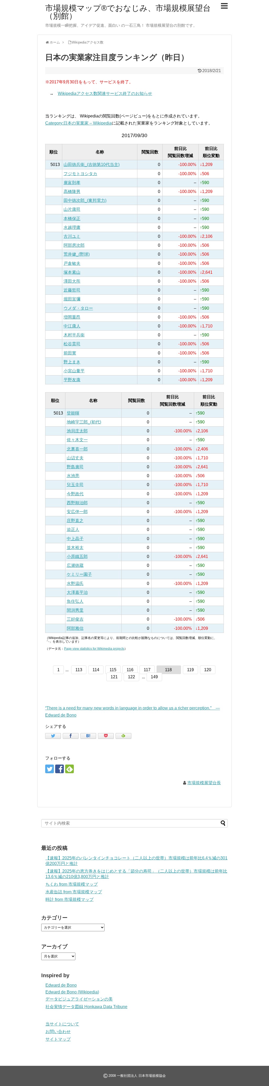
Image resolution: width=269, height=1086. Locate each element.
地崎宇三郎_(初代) (84, 422)
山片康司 (72, 209)
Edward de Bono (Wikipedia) (72, 992)
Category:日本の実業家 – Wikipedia (78, 123)
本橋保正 (72, 218)
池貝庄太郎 (77, 431)
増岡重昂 (72, 317)
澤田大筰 (72, 281)
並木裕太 (75, 547)
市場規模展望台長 (204, 783)
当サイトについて (62, 1024)
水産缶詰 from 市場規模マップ (73, 892)
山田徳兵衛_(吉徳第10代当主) (92, 164)
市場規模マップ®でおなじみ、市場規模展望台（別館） (128, 12)
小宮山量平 (74, 371)
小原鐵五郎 (77, 556)
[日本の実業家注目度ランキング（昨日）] (88, 736)
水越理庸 (72, 227)
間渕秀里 (75, 610)
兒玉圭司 (75, 484)
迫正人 (73, 529)
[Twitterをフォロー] (49, 769)
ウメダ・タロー (78, 308)
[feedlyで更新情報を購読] (69, 769)
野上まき (72, 362)
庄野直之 (75, 520)
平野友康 (72, 380)
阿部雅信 (75, 628)
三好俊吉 (75, 619)
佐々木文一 (77, 440)
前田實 (70, 353)
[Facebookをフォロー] (59, 769)
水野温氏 (75, 583)
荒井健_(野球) (77, 254)
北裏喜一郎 (77, 449)
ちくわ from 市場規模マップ (71, 884)
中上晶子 (75, 538)
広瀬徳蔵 (75, 565)
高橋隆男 (72, 191)
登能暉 (73, 413)
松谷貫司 (72, 344)
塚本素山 (72, 272)
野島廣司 (75, 467)
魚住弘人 (75, 601)
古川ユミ (72, 236)
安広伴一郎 (77, 511)
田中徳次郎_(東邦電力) (85, 200)
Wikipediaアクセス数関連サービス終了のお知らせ (105, 93)
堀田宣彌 (72, 299)
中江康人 (72, 326)
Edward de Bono (61, 985)
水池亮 (73, 476)
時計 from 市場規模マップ (69, 899)
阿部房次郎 (74, 245)
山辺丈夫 (75, 458)
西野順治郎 (77, 503)
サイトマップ (58, 1039)
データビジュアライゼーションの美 (79, 999)
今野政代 (75, 494)
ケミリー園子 (79, 574)
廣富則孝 (72, 182)
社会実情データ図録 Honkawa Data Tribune (86, 1006)
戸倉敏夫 (72, 263)
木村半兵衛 (74, 335)
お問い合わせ (58, 1031)
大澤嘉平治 (77, 592)
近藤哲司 (72, 290)
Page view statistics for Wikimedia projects (94, 648)
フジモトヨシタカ (80, 173)
